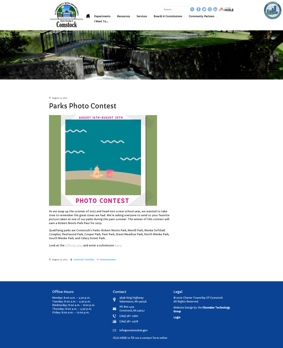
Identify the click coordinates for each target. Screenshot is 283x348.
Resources (123, 16)
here (118, 245)
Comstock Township (84, 259)
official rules (74, 245)
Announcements (108, 259)
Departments (102, 16)
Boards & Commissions (168, 16)
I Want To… (101, 21)
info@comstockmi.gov (133, 330)
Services (142, 16)
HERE (123, 337)
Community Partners (202, 16)
